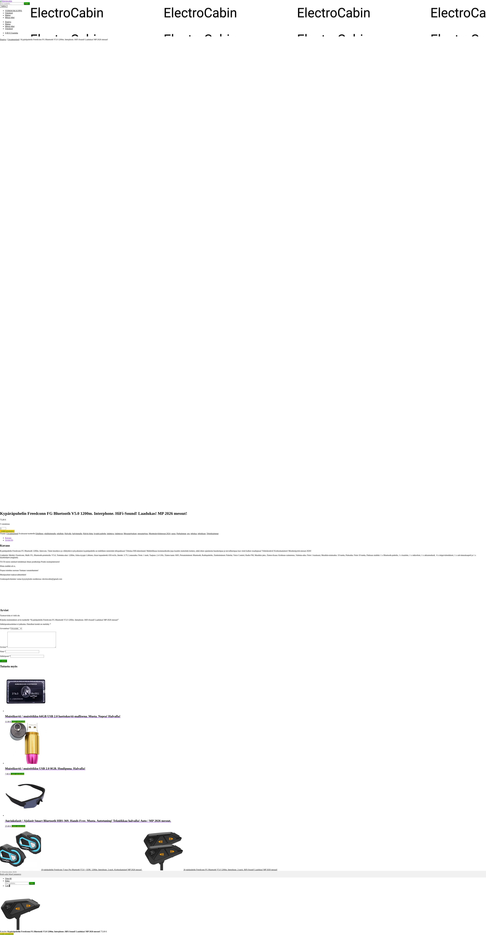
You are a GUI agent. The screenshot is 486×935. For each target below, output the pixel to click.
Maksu (8, 15)
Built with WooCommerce (10, 874)
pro (188, 534)
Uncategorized (13, 39)
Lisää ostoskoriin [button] (18, 722)
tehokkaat (202, 534)
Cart (7, 886)
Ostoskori (9, 13)
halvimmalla (77, 534)
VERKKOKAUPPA (13, 11)
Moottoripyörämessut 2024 (159, 534)
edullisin (60, 534)
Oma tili (8, 878)
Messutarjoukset (130, 534)
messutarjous (143, 534)
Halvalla (68, 534)
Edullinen (39, 534)
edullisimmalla (50, 534)
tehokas (194, 534)
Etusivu (8, 22)
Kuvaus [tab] (8, 538)
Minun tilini (9, 17)
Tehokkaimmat (212, 534)
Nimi (3, 651)
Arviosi (3, 647)
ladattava (110, 534)
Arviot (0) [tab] (9, 540)
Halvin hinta (88, 534)
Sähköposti (5, 656)
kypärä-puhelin (100, 534)
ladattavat (119, 534)
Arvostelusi (5, 628)
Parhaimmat (181, 534)
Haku (27, 4)
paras (173, 534)
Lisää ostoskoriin (7, 531)
